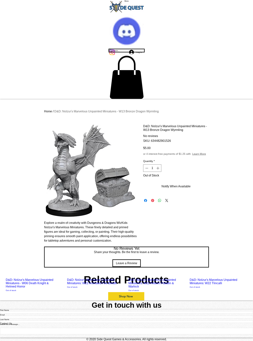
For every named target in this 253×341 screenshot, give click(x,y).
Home (48, 111)
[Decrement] (146, 168)
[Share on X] (166, 200)
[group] (126, 285)
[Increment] (158, 168)
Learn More (199, 153)
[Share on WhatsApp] (159, 200)
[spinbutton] (152, 168)
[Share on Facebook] (145, 200)
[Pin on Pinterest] (152, 200)
